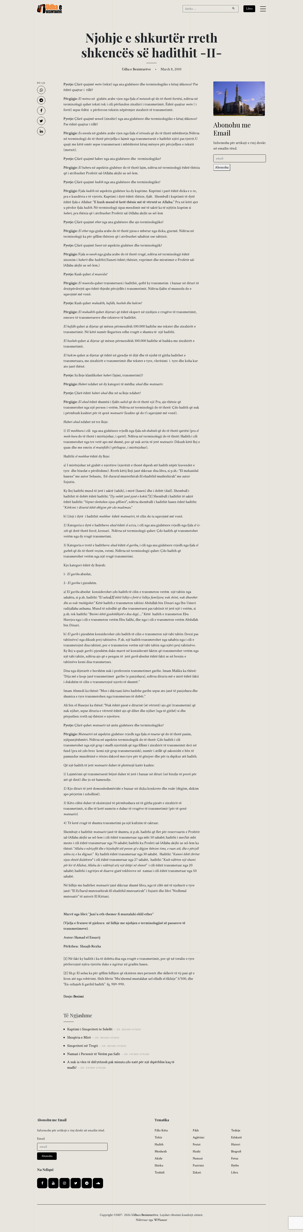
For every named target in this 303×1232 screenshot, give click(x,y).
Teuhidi (159, 1172)
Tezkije (235, 1130)
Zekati (197, 1172)
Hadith (159, 1144)
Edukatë (236, 1137)
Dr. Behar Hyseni (129, 1029)
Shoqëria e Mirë (79, 1037)
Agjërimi (198, 1137)
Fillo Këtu (161, 1130)
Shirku (159, 1165)
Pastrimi (198, 1165)
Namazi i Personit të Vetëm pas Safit (93, 1054)
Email (41, 1139)
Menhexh (161, 1151)
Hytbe (235, 1165)
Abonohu (222, 167)
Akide (158, 1158)
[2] (65, 973)
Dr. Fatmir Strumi (136, 1054)
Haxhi (196, 1151)
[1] (151, 496)
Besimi (78, 996)
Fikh (196, 1130)
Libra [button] (249, 9)
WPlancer (160, 1220)
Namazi (198, 1158)
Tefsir (158, 1137)
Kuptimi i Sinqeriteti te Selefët (90, 1029)
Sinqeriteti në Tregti (82, 1045)
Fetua (234, 1158)
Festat (197, 1144)
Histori (235, 1144)
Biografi (236, 1151)
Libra (234, 1172)
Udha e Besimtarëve (136, 69)
